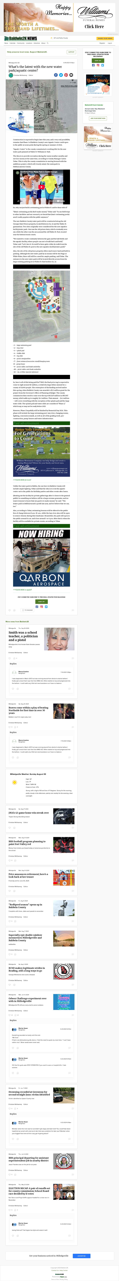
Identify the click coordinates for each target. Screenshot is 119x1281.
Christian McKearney (21, 75)
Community (20, 43)
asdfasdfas (12, 944)
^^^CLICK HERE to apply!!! (22, 590)
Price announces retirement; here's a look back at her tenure (28, 875)
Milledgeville (12, 628)
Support (71, 52)
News (6, 43)
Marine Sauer (23, 1028)
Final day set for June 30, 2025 (19, 881)
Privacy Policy (64, 1279)
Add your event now (98, 118)
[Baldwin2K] (20, 38)
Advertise (37, 43)
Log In (110, 43)
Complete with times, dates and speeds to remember (26, 911)
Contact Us (55, 1270)
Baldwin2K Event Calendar (94, 105)
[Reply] (14, 610)
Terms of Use (55, 1279)
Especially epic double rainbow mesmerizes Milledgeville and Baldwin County (25, 938)
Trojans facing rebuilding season (19, 817)
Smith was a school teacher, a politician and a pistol (23, 636)
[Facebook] (56, 75)
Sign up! (41, 602)
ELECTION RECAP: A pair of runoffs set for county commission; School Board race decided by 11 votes (29, 1191)
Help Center (64, 1270)
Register (102, 43)
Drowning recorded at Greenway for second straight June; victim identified (29, 1093)
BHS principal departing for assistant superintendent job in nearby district (29, 1159)
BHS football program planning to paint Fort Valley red (27, 842)
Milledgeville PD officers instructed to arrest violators (26, 1005)
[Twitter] (61, 75)
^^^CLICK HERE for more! (22, 480)
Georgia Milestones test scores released (22, 975)
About (43, 43)
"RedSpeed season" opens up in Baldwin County (25, 906)
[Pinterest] (66, 75)
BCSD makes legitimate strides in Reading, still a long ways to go (27, 969)
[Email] (71, 75)
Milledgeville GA (14, 63)
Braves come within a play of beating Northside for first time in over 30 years (28, 710)
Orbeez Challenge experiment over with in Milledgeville (27, 999)
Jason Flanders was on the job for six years (23, 1164)
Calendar (12, 43)
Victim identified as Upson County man (21, 1099)
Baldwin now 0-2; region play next (20, 717)
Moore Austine (24, 672)
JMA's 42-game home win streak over (29, 812)
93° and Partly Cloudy (60, 38)
